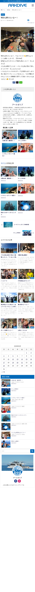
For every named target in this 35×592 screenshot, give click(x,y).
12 (13, 359)
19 (13, 362)
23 (31, 362)
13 (17, 359)
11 (8, 359)
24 (4, 366)
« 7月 (3, 372)
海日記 (2, 14)
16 (31, 359)
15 (26, 359)
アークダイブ (31, 22)
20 (17, 362)
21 (22, 362)
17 (4, 362)
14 (22, 359)
